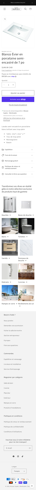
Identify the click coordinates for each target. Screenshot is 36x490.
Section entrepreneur (11, 335)
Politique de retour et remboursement (17, 422)
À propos (7, 340)
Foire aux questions (11, 345)
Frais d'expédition (7, 70)
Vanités (5, 258)
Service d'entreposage (12, 369)
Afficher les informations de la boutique (14, 119)
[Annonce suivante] (32, 3)
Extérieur (7, 398)
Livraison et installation (12, 364)
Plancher (7, 393)
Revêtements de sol (26, 303)
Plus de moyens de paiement (18, 105)
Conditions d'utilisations (13, 432)
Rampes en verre (8, 303)
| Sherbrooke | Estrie (25, 486)
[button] (4, 8)
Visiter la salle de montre (13, 330)
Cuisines (21, 282)
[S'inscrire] (29, 448)
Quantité (4, 80)
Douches (5, 215)
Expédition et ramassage (13, 359)
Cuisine (6, 388)
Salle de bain (8, 383)
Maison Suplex (14, 486)
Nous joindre (8, 321)
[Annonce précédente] (4, 3)
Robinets (5, 282)
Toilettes (21, 236)
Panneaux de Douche (23, 259)
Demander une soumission (13, 326)
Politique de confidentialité (14, 427)
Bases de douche (25, 215)
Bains (4, 236)
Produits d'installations (12, 408)
